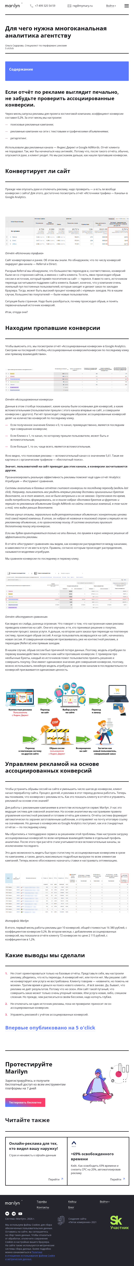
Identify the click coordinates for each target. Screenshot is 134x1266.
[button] (127, 5)
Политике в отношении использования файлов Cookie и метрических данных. (30, 1256)
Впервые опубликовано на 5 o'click (50, 1027)
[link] (13, 6)
